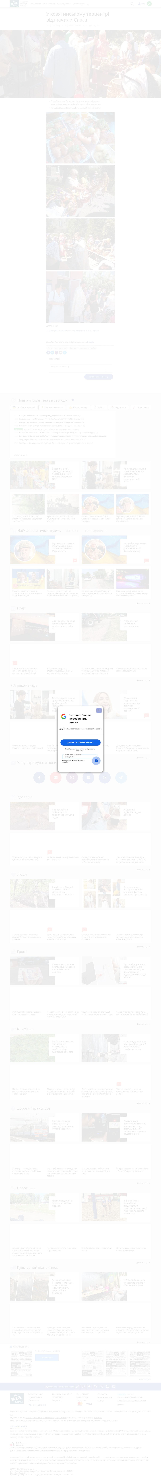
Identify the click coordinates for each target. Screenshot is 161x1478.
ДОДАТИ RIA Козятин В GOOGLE (80, 742)
